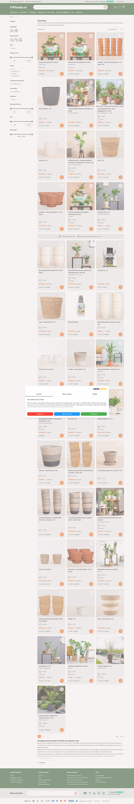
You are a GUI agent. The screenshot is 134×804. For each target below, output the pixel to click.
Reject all (40, 414)
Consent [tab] (39, 394)
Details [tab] (95, 394)
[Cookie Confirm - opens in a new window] (100, 389)
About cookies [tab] (67, 394)
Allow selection (67, 414)
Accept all (94, 414)
